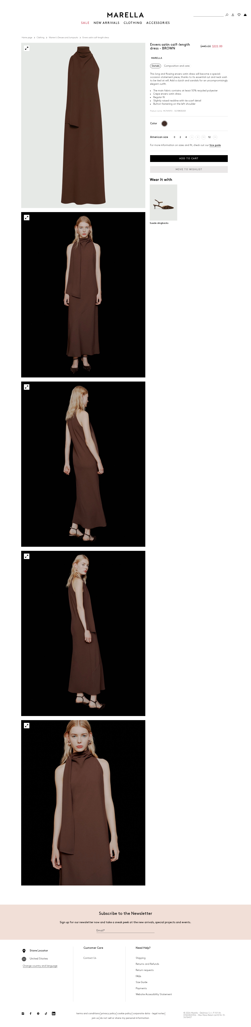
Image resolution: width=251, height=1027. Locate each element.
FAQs (138, 976)
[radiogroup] (164, 124)
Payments (141, 988)
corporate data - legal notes (148, 1013)
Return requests (145, 970)
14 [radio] (215, 137)
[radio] (164, 124)
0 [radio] (174, 137)
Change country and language (40, 966)
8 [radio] (197, 137)
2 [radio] (180, 137)
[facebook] (30, 1013)
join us (95, 1018)
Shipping (140, 958)
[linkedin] (53, 1013)
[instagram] (23, 1013)
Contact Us (89, 958)
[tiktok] (46, 1013)
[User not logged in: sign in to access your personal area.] (233, 15)
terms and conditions (88, 1013)
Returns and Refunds (147, 964)
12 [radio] (209, 137)
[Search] (226, 15)
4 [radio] (186, 137)
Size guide (215, 145)
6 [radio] (192, 137)
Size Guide (141, 982)
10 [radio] (203, 137)
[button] (26, 48)
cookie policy (124, 1013)
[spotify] (38, 1013)
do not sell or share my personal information (124, 1018)
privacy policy (108, 1013)
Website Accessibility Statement (154, 994)
